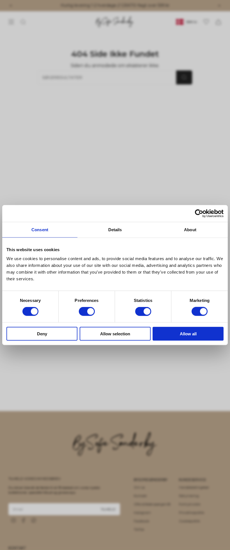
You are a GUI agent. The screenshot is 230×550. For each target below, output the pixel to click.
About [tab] (190, 229)
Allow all (188, 333)
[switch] (87, 311)
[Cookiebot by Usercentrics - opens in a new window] (199, 213)
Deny (42, 333)
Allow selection (115, 333)
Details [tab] (115, 229)
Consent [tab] (39, 229)
